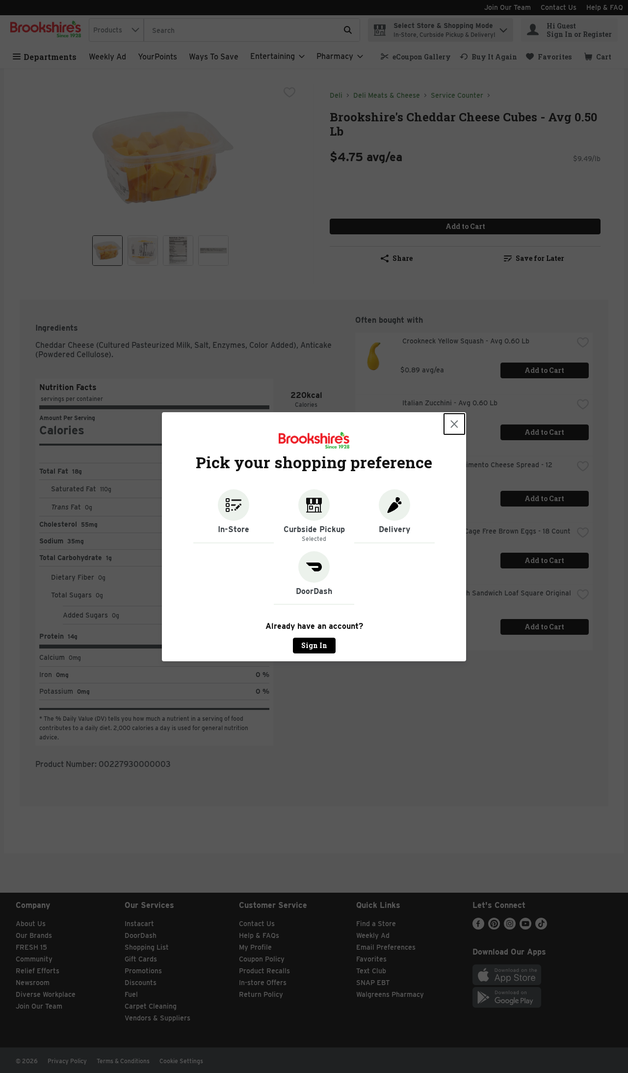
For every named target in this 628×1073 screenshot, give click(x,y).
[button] (233, 516)
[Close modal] (454, 424)
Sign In (314, 645)
